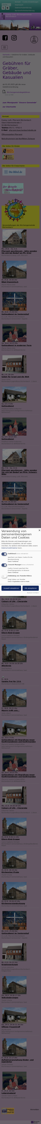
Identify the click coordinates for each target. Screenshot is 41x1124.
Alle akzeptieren (31, 588)
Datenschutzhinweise (9, 548)
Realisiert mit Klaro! (33, 592)
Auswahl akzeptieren (11, 588)
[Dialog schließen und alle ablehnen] (39, 529)
